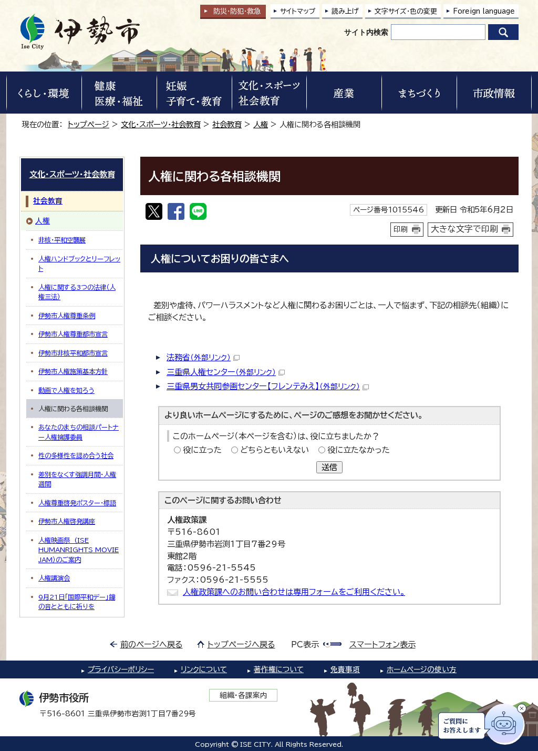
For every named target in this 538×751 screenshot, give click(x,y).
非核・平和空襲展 (62, 240)
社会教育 (227, 124)
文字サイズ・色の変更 (406, 11)
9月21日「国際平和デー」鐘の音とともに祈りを (76, 602)
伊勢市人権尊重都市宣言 (73, 334)
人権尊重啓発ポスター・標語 (77, 503)
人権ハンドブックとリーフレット (79, 263)
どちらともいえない (274, 450)
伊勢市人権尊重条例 (66, 315)
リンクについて (204, 669)
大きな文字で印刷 (464, 229)
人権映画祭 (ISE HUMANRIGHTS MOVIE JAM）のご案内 (78, 550)
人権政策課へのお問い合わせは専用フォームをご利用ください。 (294, 592)
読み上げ (345, 11)
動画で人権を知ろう (66, 390)
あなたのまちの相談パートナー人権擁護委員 (78, 432)
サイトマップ (298, 11)
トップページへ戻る (241, 644)
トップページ (88, 124)
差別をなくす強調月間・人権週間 (77, 479)
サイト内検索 (366, 32)
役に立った (202, 450)
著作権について (279, 669)
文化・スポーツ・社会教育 (161, 124)
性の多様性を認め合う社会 (75, 455)
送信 (329, 467)
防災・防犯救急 (237, 11)
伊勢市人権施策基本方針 (73, 371)
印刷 (401, 229)
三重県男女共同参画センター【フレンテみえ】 (263, 386)
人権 (260, 124)
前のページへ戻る (151, 644)
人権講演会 (54, 578)
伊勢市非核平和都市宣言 (73, 353)
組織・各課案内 (243, 695)
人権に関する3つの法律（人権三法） (77, 292)
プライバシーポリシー (121, 669)
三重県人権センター (221, 372)
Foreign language (484, 11)
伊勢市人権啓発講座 (66, 521)
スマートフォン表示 (382, 644)
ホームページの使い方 (422, 669)
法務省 (199, 357)
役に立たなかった (358, 450)
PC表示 (305, 644)
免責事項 (345, 669)
